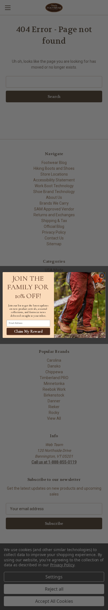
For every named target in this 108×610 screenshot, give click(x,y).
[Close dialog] (102, 275)
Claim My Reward (28, 331)
